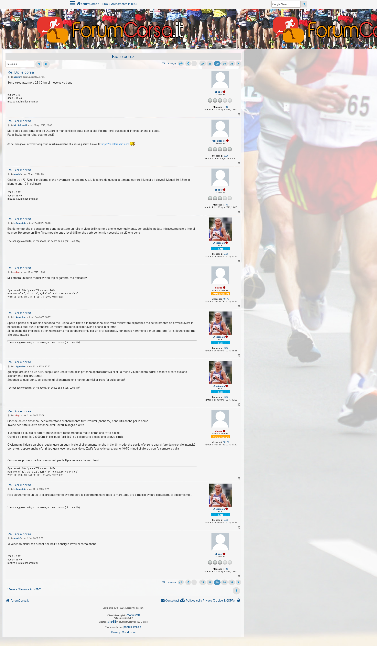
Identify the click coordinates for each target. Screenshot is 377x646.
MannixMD (133, 615)
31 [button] (231, 63)
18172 (226, 299)
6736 (226, 254)
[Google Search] (304, 4)
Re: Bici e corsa (20, 72)
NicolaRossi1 (219, 141)
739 (226, 107)
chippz (218, 288)
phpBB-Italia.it (132, 627)
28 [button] (210, 63)
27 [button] (202, 63)
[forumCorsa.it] (188, 21)
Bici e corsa (123, 56)
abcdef (218, 92)
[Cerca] (38, 64)
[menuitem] (207, 601)
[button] (181, 63)
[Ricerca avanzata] (46, 64)
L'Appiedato (218, 243)
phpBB (112, 621)
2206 (226, 156)
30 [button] (224, 63)
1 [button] (194, 63)
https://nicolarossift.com (115, 144)
